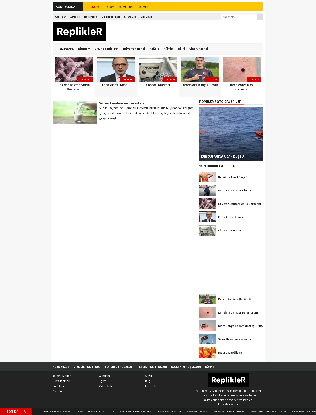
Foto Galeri (60, 386)
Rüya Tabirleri (61, 380)
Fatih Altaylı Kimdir (158, 411)
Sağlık (149, 375)
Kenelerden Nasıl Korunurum (257, 411)
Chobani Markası (186, 411)
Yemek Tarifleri (62, 375)
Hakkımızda (90, 16)
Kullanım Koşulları (186, 366)
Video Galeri (107, 386)
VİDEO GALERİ (198, 49)
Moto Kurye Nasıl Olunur (81, 411)
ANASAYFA (67, 49)
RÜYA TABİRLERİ (134, 49)
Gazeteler (60, 16)
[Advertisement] (185, 31)
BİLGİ (181, 49)
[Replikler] (79, 32)
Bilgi (147, 380)
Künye (209, 366)
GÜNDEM (84, 49)
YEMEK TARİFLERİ (107, 49)
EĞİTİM (168, 49)
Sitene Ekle (130, 16)
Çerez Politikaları (153, 366)
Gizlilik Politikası (110, 16)
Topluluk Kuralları (120, 366)
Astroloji (75, 16)
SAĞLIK (154, 49)
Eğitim (102, 380)
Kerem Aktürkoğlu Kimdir (218, 411)
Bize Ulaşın (146, 16)
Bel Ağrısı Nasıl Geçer (47, 411)
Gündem (104, 375)
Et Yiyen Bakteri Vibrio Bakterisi (125, 6)
